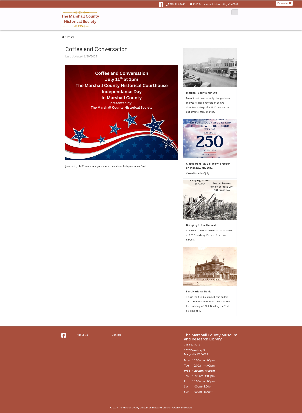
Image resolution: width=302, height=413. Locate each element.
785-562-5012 (177, 4)
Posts (70, 37)
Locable (188, 407)
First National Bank (198, 291)
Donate (283, 3)
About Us (82, 335)
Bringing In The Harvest (201, 225)
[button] (234, 12)
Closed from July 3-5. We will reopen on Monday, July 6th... (208, 166)
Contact (116, 335)
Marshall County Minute (201, 92)
